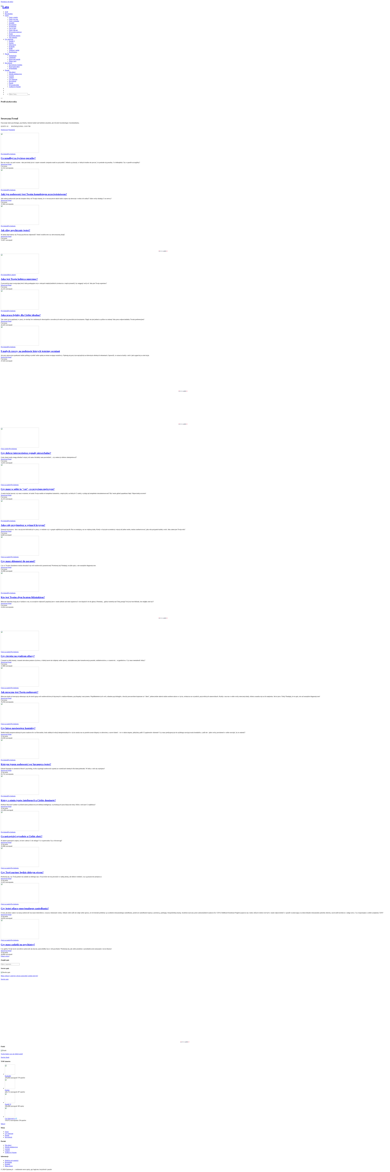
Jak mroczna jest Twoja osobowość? (19, 692)
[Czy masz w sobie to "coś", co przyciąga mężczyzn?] (20, 483)
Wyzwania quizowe (15, 32)
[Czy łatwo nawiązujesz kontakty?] (20, 722)
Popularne (11, 130)
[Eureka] (10, 1088)
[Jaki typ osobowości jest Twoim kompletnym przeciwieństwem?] (20, 188)
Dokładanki (12, 56)
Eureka (11, 43)
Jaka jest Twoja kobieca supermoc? (19, 279)
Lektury (11, 77)
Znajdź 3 (12, 41)
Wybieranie (12, 26)
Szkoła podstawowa (15, 74)
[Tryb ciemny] (1, 98)
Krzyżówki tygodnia (15, 65)
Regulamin (8, 1162)
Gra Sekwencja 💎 (11, 1118)
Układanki (12, 57)
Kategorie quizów (14, 35)
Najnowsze (4, 130)
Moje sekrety (12, 275)
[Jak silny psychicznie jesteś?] (20, 224)
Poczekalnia (9, 14)
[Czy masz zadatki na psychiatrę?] (20, 938)
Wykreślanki (13, 68)
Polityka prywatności (11, 1160)
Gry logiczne (9, 39)
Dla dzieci (12, 72)
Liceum (11, 76)
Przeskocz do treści (7, 2)
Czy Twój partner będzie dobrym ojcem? (22, 872)
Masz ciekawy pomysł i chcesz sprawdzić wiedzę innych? (19, 976)
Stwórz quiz (5, 979)
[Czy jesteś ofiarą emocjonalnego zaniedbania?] (20, 902)
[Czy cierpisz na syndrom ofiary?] (20, 650)
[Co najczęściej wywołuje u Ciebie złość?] (20, 830)
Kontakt (7, 1164)
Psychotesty (13, 25)
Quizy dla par (13, 30)
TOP (6, 12)
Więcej (3, 1124)
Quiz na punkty (6, 485)
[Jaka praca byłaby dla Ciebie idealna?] (20, 309)
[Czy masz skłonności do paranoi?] (20, 555)
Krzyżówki (8, 63)
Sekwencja (12, 45)
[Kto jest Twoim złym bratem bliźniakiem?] (20, 591)
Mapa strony (9, 1166)
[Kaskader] (10, 1074)
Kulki (11, 48)
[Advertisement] (195, 245)
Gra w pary (12, 28)
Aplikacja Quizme (15, 87)
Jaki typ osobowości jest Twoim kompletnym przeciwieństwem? (34, 194)
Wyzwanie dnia (14, 85)
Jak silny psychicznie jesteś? (15, 230)
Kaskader (8, 1076)
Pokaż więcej (5, 956)
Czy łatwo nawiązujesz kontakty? (18, 728)
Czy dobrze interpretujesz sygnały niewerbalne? (26, 453)
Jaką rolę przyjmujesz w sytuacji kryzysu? (23, 525)
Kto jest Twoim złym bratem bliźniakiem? (23, 597)
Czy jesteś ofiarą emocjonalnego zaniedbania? (25, 908)
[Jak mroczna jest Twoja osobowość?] (20, 686)
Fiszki (11, 34)
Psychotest (4, 154)
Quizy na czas (13, 19)
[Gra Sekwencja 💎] (10, 1116)
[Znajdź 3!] (10, 1102)
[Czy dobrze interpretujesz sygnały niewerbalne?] (20, 447)
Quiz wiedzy (5, 449)
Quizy (7, 15)
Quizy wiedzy (13, 17)
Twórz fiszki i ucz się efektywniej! (12, 1054)
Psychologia (11, 154)
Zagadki (11, 23)
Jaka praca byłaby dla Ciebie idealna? (21, 315)
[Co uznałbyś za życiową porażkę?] (20, 152)
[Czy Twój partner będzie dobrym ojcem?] (20, 866)
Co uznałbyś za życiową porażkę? (18, 158)
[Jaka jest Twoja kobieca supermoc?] (20, 273)
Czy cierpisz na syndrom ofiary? (18, 656)
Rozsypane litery (14, 66)
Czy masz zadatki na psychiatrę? (18, 944)
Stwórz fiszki (5, 1057)
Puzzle (7, 54)
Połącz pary (12, 61)
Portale (7, 70)
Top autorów (13, 37)
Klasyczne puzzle (14, 59)
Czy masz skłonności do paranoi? (18, 561)
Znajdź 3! (8, 1104)
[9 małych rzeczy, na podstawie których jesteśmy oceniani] (20, 345)
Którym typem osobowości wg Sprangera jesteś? (26, 764)
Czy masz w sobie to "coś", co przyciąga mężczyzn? (28, 489)
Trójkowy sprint (14, 50)
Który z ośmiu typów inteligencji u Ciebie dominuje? (28, 800)
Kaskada (12, 46)
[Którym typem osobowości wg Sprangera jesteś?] (20, 758)
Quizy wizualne (14, 21)
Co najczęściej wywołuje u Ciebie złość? (21, 836)
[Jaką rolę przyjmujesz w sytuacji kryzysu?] (20, 519)
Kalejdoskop (13, 52)
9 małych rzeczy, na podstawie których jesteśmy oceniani (30, 351)
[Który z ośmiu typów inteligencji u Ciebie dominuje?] (20, 794)
